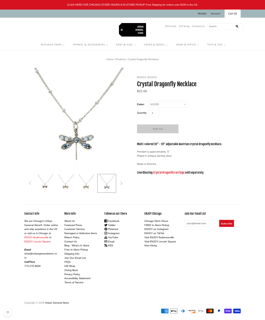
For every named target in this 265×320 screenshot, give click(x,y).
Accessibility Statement (77, 278)
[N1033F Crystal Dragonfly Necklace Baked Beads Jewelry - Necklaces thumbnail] (45, 183)
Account (215, 13)
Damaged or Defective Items (80, 233)
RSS (110, 245)
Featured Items (51, 44)
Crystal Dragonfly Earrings (168, 172)
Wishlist (202, 13)
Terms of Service (73, 282)
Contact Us (198, 26)
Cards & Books (154, 44)
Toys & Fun (214, 44)
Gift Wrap (184, 26)
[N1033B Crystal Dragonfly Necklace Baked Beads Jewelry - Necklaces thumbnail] (106, 183)
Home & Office (186, 44)
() (232, 13)
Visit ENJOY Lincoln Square (160, 241)
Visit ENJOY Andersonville (159, 237)
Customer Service (74, 229)
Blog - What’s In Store (76, 245)
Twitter (111, 225)
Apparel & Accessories (89, 44)
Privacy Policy (72, 274)
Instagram (113, 233)
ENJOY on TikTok (154, 233)
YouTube (112, 237)
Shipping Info (71, 253)
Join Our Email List (75, 257)
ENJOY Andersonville (36, 237)
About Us (69, 221)
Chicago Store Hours (156, 221)
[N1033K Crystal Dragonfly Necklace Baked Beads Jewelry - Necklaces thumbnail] (86, 183)
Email (110, 241)
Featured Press (73, 225)
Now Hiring (150, 245)
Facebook (113, 221)
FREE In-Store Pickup (156, 225)
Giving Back (71, 270)
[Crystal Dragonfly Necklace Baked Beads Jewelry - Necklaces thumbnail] (65, 183)
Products (121, 59)
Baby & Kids (124, 44)
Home (110, 59)
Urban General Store (57, 302)
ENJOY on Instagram (156, 229)
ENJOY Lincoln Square (37, 241)
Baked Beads (147, 77)
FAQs (67, 261)
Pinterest (112, 229)
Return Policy (72, 237)
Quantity (142, 112)
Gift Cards (170, 26)
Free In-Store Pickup (76, 249)
